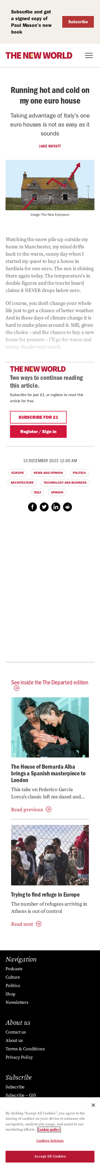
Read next (22, 924)
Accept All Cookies (50, 1156)
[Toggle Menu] (88, 55)
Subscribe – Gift (21, 1095)
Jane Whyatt (50, 146)
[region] (50, 1132)
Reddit (67, 506)
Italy (37, 492)
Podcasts (14, 969)
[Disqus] (50, 590)
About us (14, 1040)
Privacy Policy (19, 1057)
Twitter (44, 506)
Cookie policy (49, 1129)
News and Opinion (48, 473)
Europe (17, 473)
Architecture (22, 483)
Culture (13, 977)
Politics (79, 473)
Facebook (32, 506)
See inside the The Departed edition (49, 682)
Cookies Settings (50, 1140)
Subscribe (78, 21)
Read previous (27, 809)
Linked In (55, 506)
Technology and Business (65, 483)
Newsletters (17, 1002)
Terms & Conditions (25, 1049)
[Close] (93, 1105)
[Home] (39, 55)
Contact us (16, 1032)
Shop (10, 994)
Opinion (57, 492)
